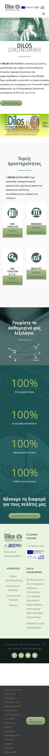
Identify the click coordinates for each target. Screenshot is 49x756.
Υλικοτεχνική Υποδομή (13, 597)
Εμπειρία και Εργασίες (13, 588)
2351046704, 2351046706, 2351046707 (33, 596)
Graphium (28, 648)
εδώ (14, 752)
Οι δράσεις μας (36, 545)
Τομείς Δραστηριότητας (13, 578)
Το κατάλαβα (35, 721)
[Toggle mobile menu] (43, 13)
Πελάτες (13, 605)
